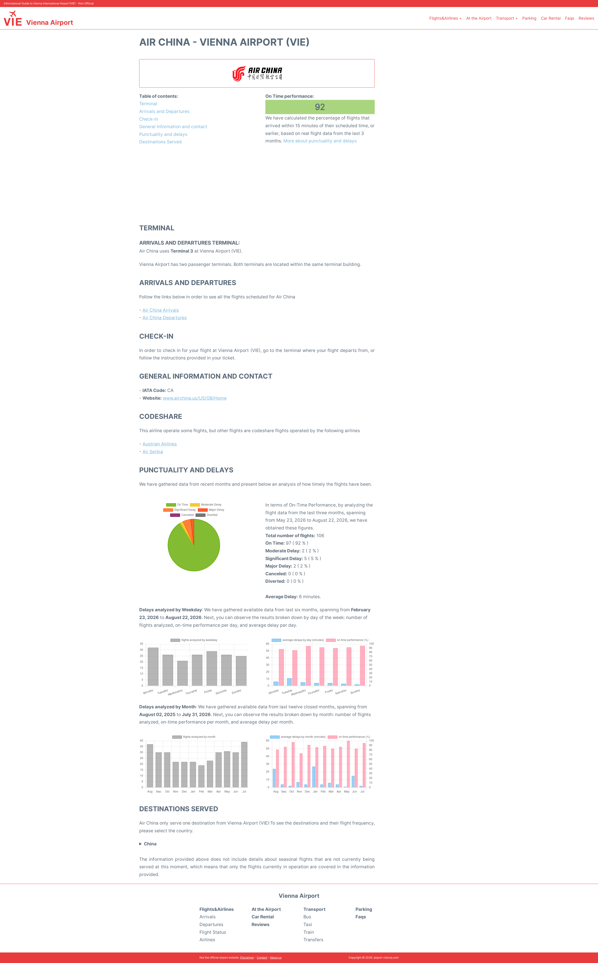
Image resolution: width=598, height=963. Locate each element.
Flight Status (212, 932)
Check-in (148, 119)
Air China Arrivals (160, 310)
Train (308, 932)
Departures (211, 924)
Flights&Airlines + (445, 18)
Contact (262, 957)
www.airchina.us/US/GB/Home (195, 398)
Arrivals (207, 917)
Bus (307, 917)
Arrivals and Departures (164, 111)
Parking (529, 18)
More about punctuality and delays (320, 141)
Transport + (507, 18)
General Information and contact (173, 126)
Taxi (307, 924)
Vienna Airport (49, 22)
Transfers (313, 939)
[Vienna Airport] (13, 18)
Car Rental (551, 18)
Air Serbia (152, 451)
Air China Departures (164, 317)
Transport (314, 909)
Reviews (586, 18)
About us (275, 957)
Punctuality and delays (163, 134)
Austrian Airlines (159, 444)
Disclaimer (247, 957)
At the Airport (478, 18)
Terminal (148, 103)
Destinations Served (160, 142)
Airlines (207, 939)
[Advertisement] (257, 184)
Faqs (569, 18)
